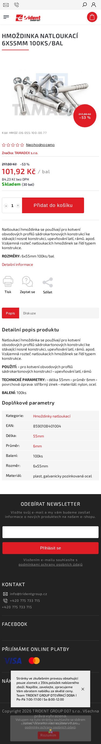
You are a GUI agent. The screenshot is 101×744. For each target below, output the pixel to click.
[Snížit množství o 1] (6, 205)
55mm (38, 436)
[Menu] (6, 16)
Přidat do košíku (53, 205)
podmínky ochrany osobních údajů (50, 727)
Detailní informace (17, 264)
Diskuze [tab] (29, 313)
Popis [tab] (10, 313)
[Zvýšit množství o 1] (18, 205)
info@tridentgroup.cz (28, 594)
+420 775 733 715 (25, 600)
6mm (37, 446)
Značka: (20, 153)
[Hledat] (84, 5)
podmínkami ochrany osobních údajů (51, 564)
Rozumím (48, 735)
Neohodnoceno (40, 145)
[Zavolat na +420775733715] (17, 5)
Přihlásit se (50, 548)
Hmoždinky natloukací (51, 416)
